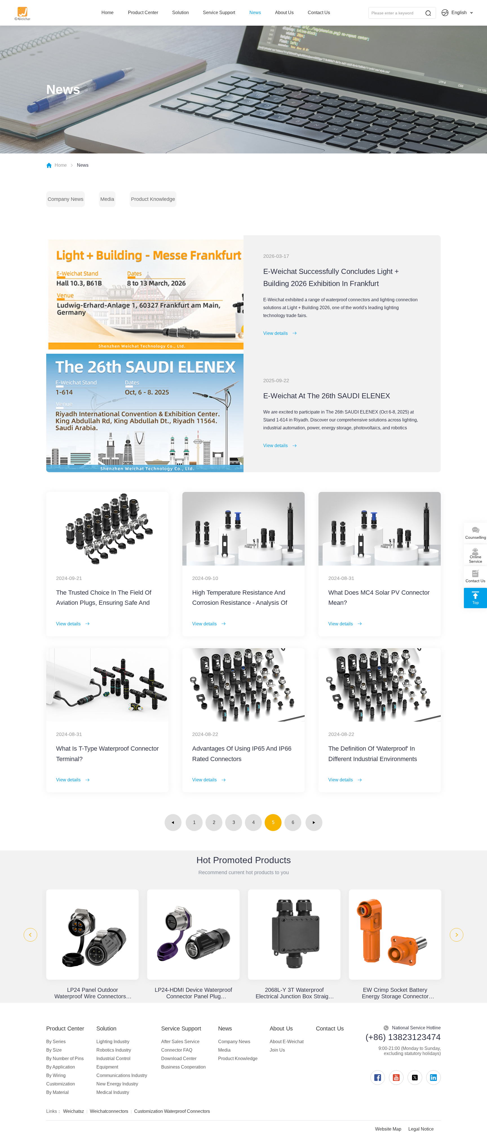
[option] (92, 944)
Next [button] (456, 935)
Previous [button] (30, 935)
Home (107, 12)
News (255, 12)
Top (475, 602)
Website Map (388, 1129)
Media (107, 199)
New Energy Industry (117, 1084)
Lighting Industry (112, 1041)
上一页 (173, 822)
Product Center (143, 12)
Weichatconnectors (109, 1111)
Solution (180, 12)
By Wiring (56, 1075)
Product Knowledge (153, 199)
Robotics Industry (113, 1050)
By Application (60, 1067)
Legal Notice (421, 1129)
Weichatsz (73, 1111)
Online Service (475, 559)
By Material (57, 1092)
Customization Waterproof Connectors (172, 1111)
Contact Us (319, 12)
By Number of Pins (65, 1058)
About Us (284, 12)
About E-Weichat (287, 1041)
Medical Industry (112, 1092)
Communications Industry (121, 1075)
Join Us (277, 1050)
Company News (65, 199)
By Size (54, 1050)
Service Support (219, 12)
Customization (60, 1084)
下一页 (314, 822)
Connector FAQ (176, 1050)
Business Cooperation (183, 1067)
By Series (56, 1041)
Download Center (178, 1058)
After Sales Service (180, 1041)
